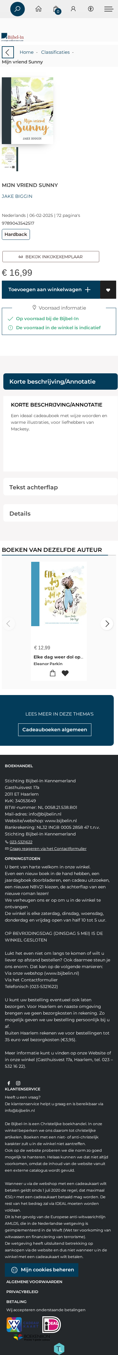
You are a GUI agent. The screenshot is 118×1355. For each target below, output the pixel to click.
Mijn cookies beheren (47, 1270)
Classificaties (55, 52)
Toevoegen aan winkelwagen (44, 289)
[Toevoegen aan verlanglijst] (108, 290)
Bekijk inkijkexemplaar (53, 256)
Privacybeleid (22, 1291)
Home (27, 52)
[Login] (73, 9)
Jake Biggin (17, 196)
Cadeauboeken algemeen (54, 729)
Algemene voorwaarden (34, 1281)
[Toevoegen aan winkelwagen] (52, 673)
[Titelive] (59, 1348)
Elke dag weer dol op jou (61, 657)
